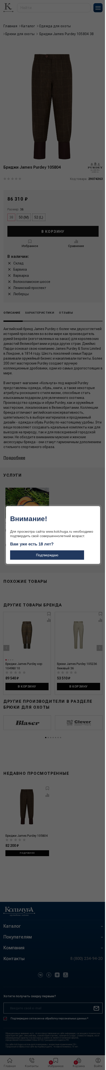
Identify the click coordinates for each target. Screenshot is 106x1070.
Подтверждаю (47, 555)
